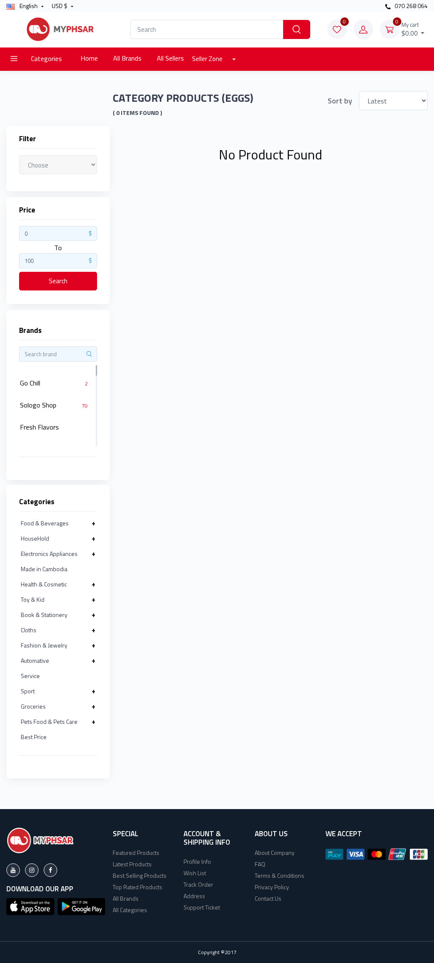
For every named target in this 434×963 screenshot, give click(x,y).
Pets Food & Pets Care (49, 721)
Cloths (28, 629)
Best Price (34, 736)
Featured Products (136, 852)
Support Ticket (202, 907)
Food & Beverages (45, 523)
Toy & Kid (33, 599)
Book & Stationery (44, 614)
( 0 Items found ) (137, 113)
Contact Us (268, 898)
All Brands (127, 58)
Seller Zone (208, 59)
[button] (30, 906)
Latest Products (132, 864)
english (28, 5)
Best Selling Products (140, 875)
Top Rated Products (137, 886)
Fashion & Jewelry (44, 645)
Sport (28, 691)
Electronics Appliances (49, 553)
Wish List (195, 872)
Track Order (198, 884)
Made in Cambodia (44, 568)
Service (30, 675)
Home (89, 58)
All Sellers (170, 58)
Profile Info (197, 861)
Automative (35, 660)
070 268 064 (410, 5)
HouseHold (35, 538)
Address (194, 895)
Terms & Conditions (279, 875)
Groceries (33, 706)
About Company (275, 852)
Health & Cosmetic (44, 584)
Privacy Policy (272, 886)
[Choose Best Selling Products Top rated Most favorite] (58, 164)
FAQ (260, 864)
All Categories (130, 909)
